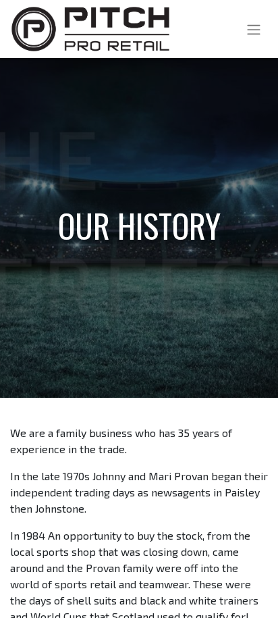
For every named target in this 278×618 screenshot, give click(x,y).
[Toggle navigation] (254, 29)
